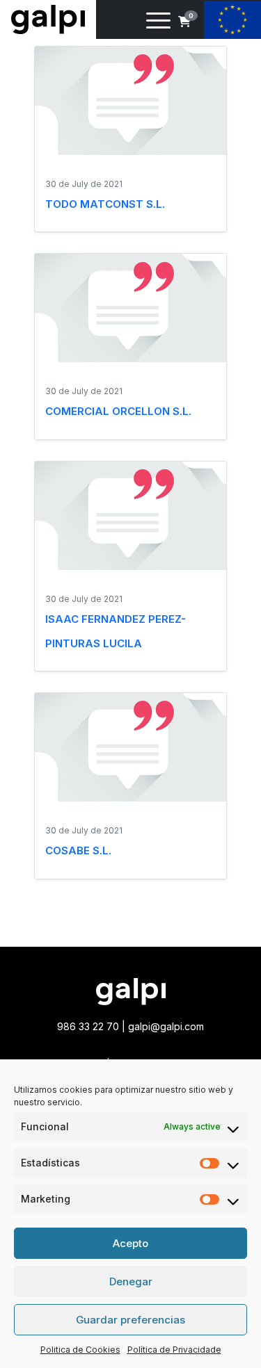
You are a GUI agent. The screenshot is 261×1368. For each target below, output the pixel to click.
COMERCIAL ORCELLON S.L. (118, 411)
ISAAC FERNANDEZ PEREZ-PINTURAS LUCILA (115, 631)
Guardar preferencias (130, 1319)
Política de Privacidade (174, 1349)
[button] (184, 22)
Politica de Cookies (80, 1349)
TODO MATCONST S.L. (105, 204)
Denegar (130, 1281)
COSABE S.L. (78, 850)
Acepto (130, 1243)
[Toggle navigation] (158, 23)
